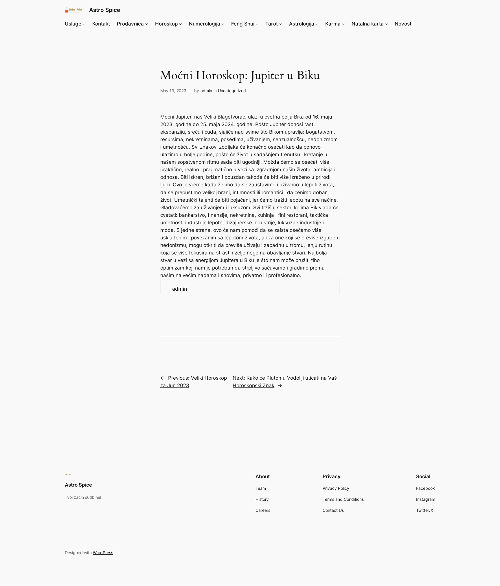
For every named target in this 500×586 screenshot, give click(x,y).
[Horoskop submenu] (180, 23)
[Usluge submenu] (83, 23)
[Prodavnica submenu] (146, 23)
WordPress (103, 552)
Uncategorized (232, 90)
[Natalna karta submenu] (386, 23)
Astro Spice (104, 9)
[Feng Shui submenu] (256, 23)
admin (206, 90)
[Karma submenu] (343, 23)
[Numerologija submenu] (222, 23)
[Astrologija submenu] (316, 23)
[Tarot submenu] (280, 23)
